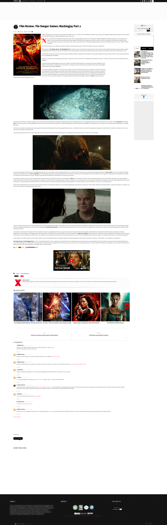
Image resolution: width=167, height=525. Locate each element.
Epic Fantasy (37, 507)
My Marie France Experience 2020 (145, 77)
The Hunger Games (25, 273)
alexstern (20, 369)
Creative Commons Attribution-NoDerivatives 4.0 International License (88, 515)
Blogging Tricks (49, 505)
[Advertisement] (83, 11)
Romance (30, 511)
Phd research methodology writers (24, 403)
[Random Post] (44, 1)
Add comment (16, 417)
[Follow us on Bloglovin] (144, 1)
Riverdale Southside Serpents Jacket (78, 364)
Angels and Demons (20, 505)
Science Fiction (47, 511)
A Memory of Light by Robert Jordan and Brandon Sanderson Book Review (147, 70)
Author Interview (29, 505)
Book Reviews (25, 1)
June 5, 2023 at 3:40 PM (25, 377)
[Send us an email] (150, 1)
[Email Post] (32, 31)
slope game (50, 411)
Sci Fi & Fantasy (40, 1)
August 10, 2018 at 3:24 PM (29, 362)
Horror (22, 509)
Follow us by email (143, 28)
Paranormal (23, 511)
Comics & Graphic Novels (21, 507)
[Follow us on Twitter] (142, 1)
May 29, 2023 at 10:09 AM (27, 369)
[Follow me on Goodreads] (146, 1)
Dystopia (30, 507)
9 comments (28, 31)
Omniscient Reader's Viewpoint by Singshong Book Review (146, 62)
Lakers (19, 377)
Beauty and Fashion (39, 505)
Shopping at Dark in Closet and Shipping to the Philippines (147, 87)
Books (12, 507)
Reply (19, 359)
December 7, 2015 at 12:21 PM (28, 345)
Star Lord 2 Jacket (56, 356)
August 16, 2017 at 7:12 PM (29, 354)
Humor (27, 509)
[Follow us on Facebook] (140, 1)
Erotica (44, 507)
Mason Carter (21, 409)
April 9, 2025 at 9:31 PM (29, 385)
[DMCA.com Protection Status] (80, 513)
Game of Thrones (14, 509)
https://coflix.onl (39, 379)
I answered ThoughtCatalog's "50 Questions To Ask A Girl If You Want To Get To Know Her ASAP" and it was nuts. (147, 55)
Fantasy (50, 507)
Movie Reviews (32, 1)
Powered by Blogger (20, 523)
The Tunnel (125, 121)
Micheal (20, 394)
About (146, 523)
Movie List (39, 509)
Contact (150, 523)
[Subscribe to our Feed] (148, 1)
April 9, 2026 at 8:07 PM (28, 409)
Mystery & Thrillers (15, 511)
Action (12, 505)
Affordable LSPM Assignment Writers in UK (43, 387)
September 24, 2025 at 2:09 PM (29, 401)
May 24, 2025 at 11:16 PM (25, 394)
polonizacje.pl (38, 396)
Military (33, 509)
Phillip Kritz (21, 345)
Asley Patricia (21, 385)
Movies (17, 273)
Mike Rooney (21, 354)
